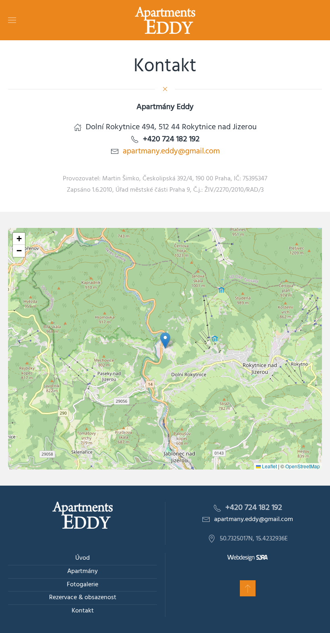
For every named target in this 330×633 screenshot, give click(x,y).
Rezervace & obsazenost (82, 597)
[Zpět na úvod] (165, 20)
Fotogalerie (82, 584)
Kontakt (83, 611)
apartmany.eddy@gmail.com (171, 151)
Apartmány (82, 571)
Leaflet (269, 466)
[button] (12, 20)
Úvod (82, 558)
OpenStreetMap (302, 466)
